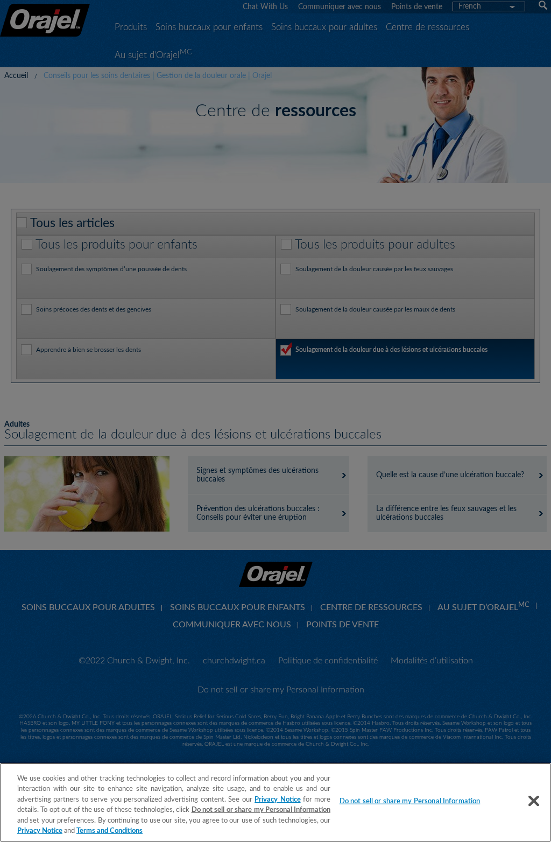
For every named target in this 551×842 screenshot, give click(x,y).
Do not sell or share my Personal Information (410, 801)
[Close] (534, 801)
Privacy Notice (277, 799)
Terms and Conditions (109, 830)
